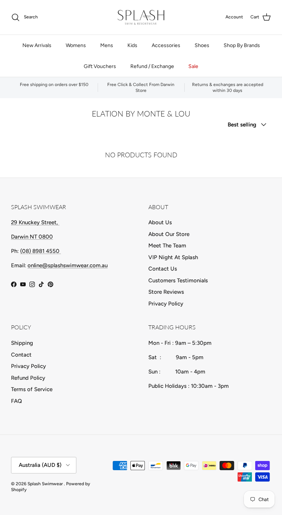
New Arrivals (36, 45)
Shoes (202, 45)
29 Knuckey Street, (35, 222)
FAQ (16, 401)
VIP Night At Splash (173, 257)
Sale (193, 66)
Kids (132, 45)
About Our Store (168, 234)
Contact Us (162, 268)
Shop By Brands (242, 45)
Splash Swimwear (46, 483)
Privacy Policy (165, 303)
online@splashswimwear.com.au (68, 265)
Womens (76, 45)
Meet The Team (167, 245)
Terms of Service (32, 389)
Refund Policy (28, 378)
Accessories (166, 45)
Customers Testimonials (178, 280)
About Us (160, 222)
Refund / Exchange (152, 66)
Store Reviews (166, 292)
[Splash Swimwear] (141, 17)
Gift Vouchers (100, 66)
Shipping (22, 343)
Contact (21, 354)
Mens (106, 45)
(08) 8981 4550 (40, 251)
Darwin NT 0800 (32, 236)
